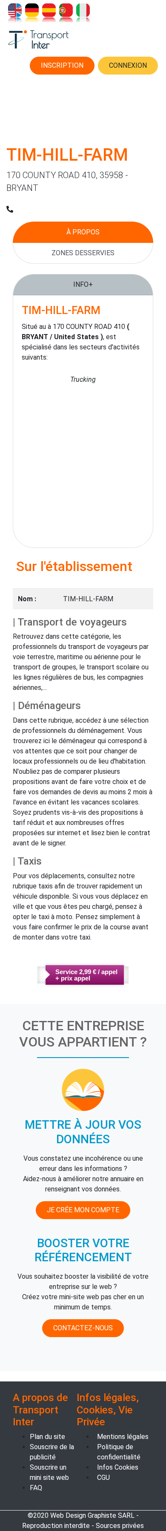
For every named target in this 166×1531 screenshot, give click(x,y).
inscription (62, 65)
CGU (103, 1477)
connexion (128, 65)
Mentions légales (123, 1437)
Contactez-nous (83, 1328)
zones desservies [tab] (83, 253)
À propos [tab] (83, 232)
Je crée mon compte (83, 1210)
